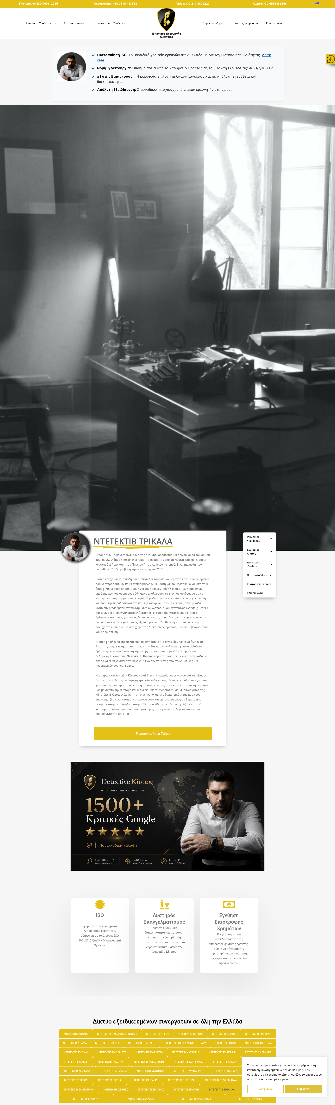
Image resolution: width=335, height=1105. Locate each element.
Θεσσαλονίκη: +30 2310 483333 (115, 3)
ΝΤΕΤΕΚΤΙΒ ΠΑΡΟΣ (76, 1080)
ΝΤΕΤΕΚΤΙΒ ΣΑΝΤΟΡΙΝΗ (79, 1089)
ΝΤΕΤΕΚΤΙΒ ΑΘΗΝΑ (76, 1033)
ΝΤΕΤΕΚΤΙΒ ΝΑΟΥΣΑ (224, 1070)
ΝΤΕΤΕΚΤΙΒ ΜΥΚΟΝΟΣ (150, 1070)
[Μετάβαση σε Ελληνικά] (317, 2)
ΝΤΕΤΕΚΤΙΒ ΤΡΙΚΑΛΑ (222, 1089)
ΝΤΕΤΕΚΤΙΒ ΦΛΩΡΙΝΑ (86, 1098)
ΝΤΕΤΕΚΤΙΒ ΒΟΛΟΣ (224, 1033)
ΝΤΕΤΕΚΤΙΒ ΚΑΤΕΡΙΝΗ (222, 1052)
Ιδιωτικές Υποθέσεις (253, 538)
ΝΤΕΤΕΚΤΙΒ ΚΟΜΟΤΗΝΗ (149, 1061)
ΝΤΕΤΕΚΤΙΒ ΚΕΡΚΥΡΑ (258, 1052)
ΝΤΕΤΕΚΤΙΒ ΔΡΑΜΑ (75, 1043)
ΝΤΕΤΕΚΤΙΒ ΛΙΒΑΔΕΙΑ (113, 1070)
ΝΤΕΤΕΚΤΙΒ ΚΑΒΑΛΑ (76, 1052)
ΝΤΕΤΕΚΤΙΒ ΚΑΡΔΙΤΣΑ (149, 1052)
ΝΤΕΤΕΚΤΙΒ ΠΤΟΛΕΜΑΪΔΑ (221, 1080)
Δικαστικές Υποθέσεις (254, 564)
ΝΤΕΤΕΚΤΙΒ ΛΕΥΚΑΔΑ (77, 1070)
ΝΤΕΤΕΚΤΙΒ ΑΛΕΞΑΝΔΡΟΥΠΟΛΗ (117, 1033)
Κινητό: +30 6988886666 (270, 3)
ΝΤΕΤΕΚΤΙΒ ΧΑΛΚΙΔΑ (141, 1098)
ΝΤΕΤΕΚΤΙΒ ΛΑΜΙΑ (224, 1061)
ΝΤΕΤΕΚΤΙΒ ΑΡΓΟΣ (157, 1033)
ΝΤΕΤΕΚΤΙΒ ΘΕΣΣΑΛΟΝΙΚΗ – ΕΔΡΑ (185, 1043)
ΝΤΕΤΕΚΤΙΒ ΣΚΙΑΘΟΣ (151, 1089)
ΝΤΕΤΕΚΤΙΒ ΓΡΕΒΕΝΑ (258, 1033)
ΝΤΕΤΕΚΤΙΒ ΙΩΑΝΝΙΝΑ (258, 1043)
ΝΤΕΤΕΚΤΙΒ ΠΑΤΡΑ (109, 1080)
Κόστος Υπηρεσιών (246, 23)
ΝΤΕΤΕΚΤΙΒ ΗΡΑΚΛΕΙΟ (141, 1043)
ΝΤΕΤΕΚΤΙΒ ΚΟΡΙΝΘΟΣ (188, 1061)
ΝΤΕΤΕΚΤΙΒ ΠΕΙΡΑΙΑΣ (145, 1080)
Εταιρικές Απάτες (253, 551)
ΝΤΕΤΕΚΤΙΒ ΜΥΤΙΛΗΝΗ (188, 1070)
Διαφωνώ (265, 1088)
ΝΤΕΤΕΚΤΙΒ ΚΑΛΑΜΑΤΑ (112, 1052)
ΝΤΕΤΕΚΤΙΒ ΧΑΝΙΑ (250, 1098)
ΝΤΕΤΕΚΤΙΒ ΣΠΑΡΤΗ (186, 1089)
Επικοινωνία (274, 23)
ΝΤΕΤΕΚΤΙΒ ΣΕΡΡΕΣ (116, 1089)
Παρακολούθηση (257, 575)
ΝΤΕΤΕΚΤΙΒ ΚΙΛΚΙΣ (75, 1061)
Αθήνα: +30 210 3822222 (193, 3)
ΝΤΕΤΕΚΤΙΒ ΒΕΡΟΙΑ (191, 1033)
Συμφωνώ (303, 1088)
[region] (284, 1077)
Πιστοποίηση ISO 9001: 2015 (38, 3)
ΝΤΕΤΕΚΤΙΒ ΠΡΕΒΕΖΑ (181, 1080)
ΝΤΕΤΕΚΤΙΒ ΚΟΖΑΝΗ (110, 1061)
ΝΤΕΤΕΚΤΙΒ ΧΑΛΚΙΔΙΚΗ (196, 1098)
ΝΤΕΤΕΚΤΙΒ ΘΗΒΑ (226, 1043)
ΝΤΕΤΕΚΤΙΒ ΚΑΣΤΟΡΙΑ (185, 1052)
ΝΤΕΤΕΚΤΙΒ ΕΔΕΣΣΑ (107, 1043)
